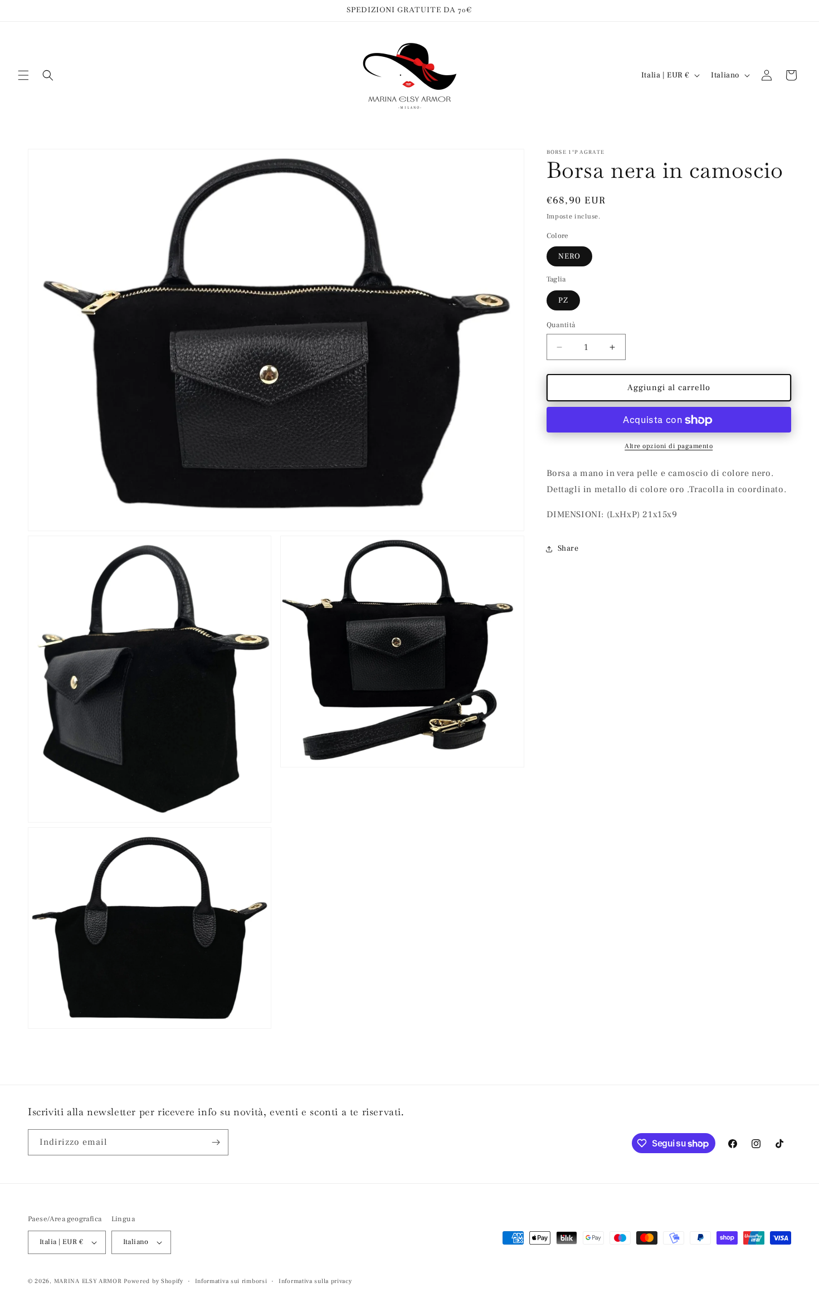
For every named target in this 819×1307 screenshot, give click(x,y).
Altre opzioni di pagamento (669, 447)
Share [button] (568, 549)
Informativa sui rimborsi (231, 1281)
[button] (23, 75)
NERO (569, 257)
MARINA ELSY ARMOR (88, 1281)
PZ (563, 300)
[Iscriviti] (215, 1142)
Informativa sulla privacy (315, 1281)
